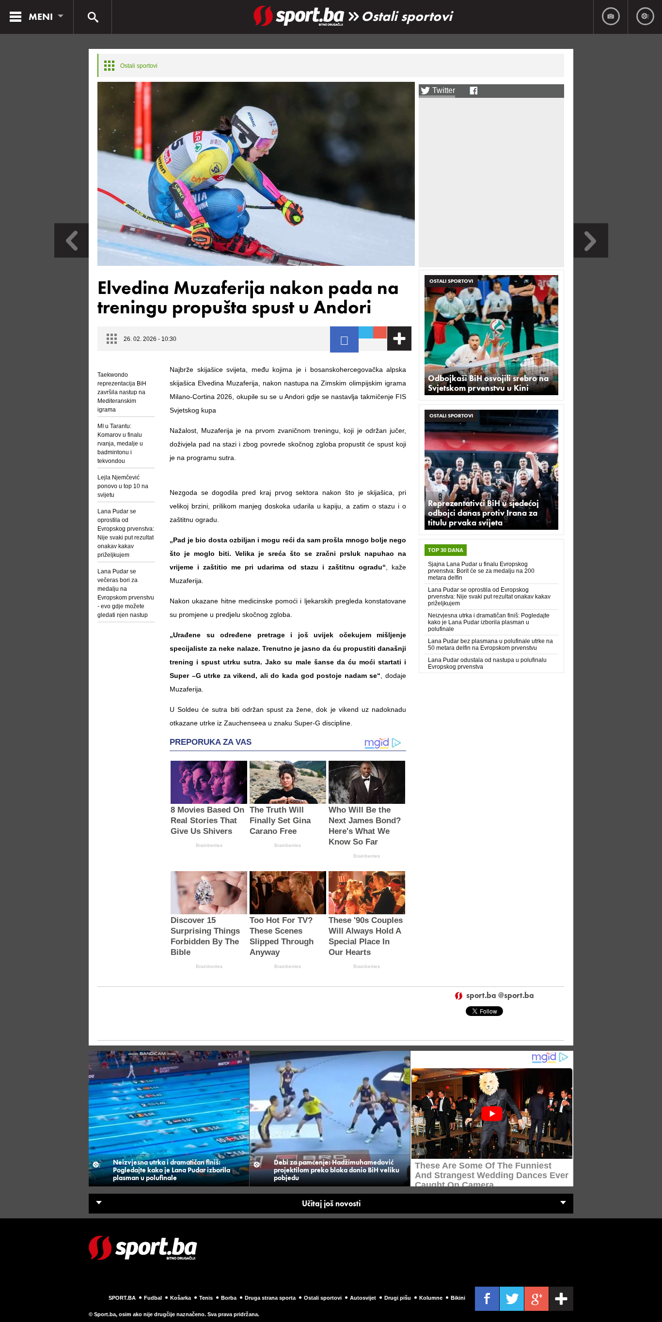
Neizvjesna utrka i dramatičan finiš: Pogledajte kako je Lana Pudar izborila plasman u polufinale (489, 622)
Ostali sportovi (406, 16)
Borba (228, 1298)
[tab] (446, 550)
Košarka (180, 1298)
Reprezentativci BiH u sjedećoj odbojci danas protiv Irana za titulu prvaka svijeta (483, 512)
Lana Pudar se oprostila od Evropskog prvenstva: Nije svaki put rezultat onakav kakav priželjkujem (125, 533)
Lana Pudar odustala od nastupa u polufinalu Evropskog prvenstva (487, 663)
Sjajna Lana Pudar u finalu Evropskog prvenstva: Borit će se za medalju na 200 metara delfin (481, 571)
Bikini (458, 1298)
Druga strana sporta (270, 1298)
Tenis (206, 1298)
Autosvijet (363, 1298)
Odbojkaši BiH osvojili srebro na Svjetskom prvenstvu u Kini (488, 383)
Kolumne (430, 1298)
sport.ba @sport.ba (500, 996)
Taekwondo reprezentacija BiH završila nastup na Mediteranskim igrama (121, 392)
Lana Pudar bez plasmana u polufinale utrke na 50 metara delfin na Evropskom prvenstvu (490, 644)
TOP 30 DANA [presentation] (445, 550)
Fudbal (153, 1298)
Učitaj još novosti (331, 1204)
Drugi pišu (397, 1298)
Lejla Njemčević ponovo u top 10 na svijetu (122, 486)
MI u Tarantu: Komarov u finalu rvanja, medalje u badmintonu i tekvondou (120, 443)
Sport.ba (122, 1298)
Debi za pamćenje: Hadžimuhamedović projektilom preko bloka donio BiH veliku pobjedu (336, 1170)
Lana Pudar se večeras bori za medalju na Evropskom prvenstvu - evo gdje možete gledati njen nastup (125, 593)
